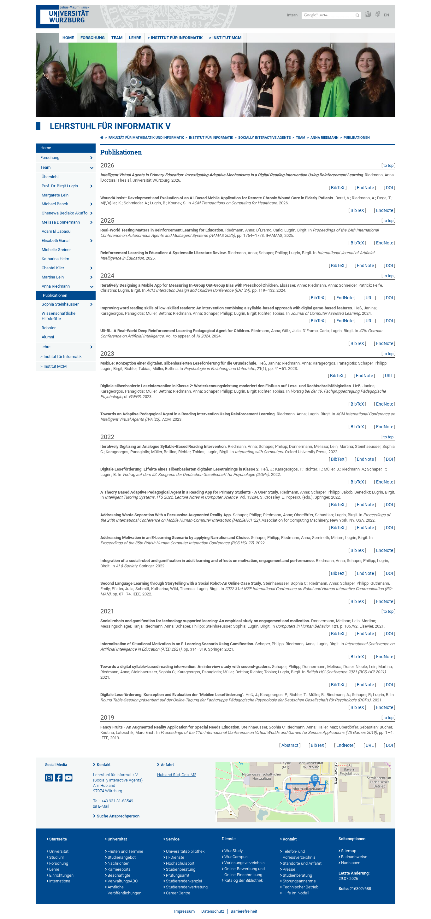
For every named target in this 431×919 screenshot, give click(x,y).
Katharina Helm (55, 258)
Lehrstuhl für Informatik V (110, 126)
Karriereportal (120, 869)
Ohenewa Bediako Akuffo (64, 213)
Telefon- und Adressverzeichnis (299, 854)
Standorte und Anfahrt (302, 863)
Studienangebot (122, 857)
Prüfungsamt (177, 875)
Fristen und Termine (125, 851)
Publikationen (55, 295)
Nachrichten (118, 863)
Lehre (135, 37)
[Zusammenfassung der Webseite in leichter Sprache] (368, 14)
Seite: (344, 888)
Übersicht (50, 176)
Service (173, 839)
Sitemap (348, 850)
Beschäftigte (119, 875)
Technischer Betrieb (300, 887)
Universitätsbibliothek (185, 851)
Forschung (92, 37)
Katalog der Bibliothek (243, 880)
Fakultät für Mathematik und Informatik (146, 138)
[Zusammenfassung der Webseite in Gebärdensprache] (377, 14)
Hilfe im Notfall (296, 893)
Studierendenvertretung (187, 887)
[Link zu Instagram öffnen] (49, 777)
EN (386, 15)
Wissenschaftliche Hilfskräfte (58, 316)
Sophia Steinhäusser (60, 304)
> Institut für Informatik (175, 37)
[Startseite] (101, 138)
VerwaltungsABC (123, 881)
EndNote (365, 187)
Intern (292, 15)
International (60, 881)
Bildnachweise (354, 856)
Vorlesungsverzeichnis (244, 862)
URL (370, 297)
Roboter (49, 327)
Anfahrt (167, 765)
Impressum (184, 911)
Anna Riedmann (56, 286)
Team (116, 37)
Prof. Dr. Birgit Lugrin (60, 186)
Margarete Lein (55, 195)
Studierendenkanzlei (184, 881)
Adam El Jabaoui (56, 231)
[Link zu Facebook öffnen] (59, 777)
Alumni (48, 337)
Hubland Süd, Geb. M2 (176, 774)
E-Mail (103, 806)
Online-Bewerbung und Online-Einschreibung (244, 871)
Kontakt (103, 765)
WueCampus (236, 856)
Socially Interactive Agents (264, 138)
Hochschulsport (180, 863)
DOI (389, 187)
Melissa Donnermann (61, 222)
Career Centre (178, 893)
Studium (56, 857)
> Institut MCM (225, 37)
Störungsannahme (299, 881)
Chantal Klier (53, 268)
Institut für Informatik (211, 138)
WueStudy (233, 850)
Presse (289, 869)
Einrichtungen (61, 875)
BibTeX (338, 187)
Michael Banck (55, 204)
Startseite (58, 839)
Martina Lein (53, 277)
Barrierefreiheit (244, 911)
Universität (58, 851)
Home (68, 37)
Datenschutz (212, 911)
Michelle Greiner (56, 249)
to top (388, 165)
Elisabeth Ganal (55, 240)
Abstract (289, 745)
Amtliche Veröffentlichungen (124, 890)
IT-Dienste (175, 857)
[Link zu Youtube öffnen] (69, 777)
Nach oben (350, 862)
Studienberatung (180, 869)
